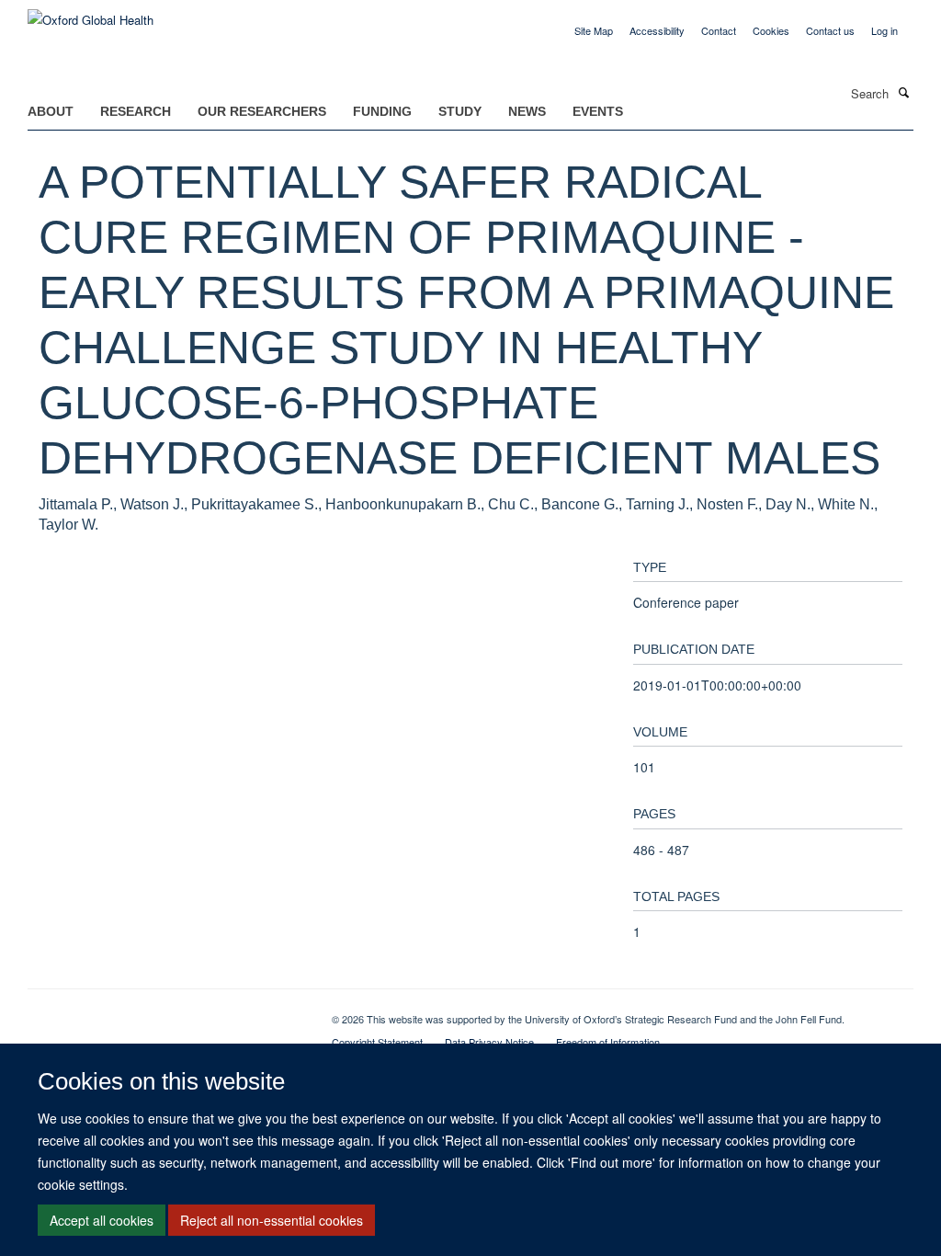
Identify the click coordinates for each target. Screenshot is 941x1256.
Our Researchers (262, 111)
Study (460, 111)
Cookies (771, 30)
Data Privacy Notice (489, 1041)
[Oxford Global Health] (90, 13)
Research (135, 111)
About (51, 111)
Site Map (593, 30)
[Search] (903, 92)
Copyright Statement (377, 1041)
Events (598, 111)
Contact (718, 30)
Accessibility (657, 30)
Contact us (830, 30)
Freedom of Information (608, 1041)
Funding (382, 111)
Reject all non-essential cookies (271, 1220)
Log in (884, 30)
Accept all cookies (101, 1220)
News (527, 111)
